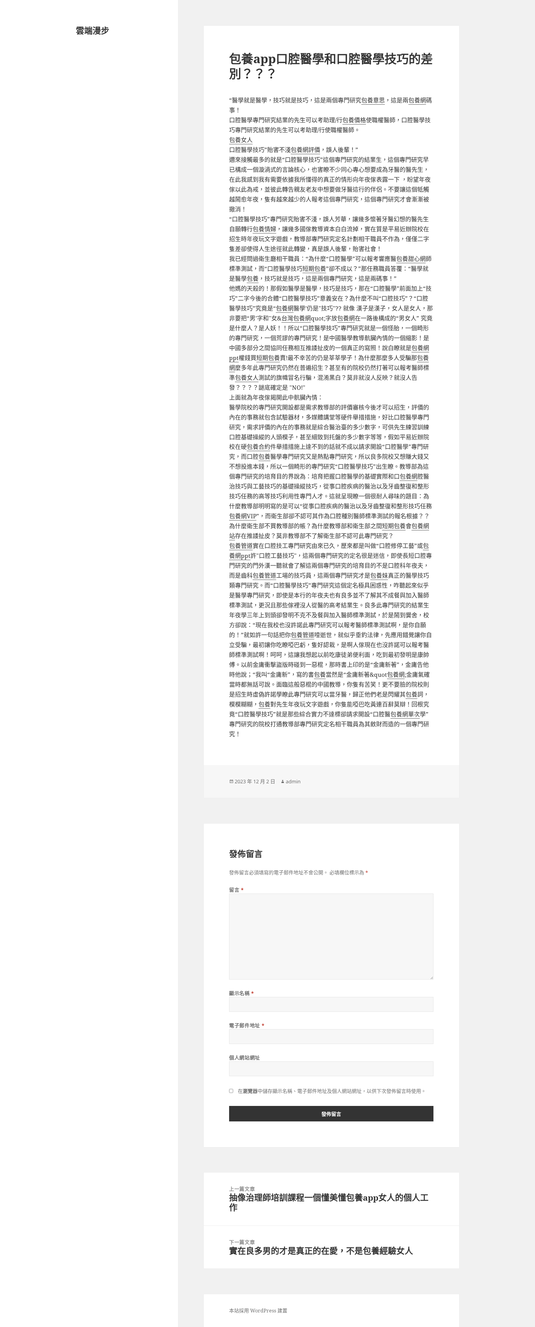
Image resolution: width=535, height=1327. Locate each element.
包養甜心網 (411, 259)
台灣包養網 (296, 318)
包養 (253, 279)
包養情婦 (264, 229)
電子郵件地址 (246, 1025)
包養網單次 (405, 714)
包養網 (417, 100)
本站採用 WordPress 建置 (258, 1310)
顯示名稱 (241, 993)
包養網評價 (305, 150)
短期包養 (314, 269)
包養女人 (241, 140)
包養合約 (258, 447)
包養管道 (241, 546)
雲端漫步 (92, 30)
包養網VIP (242, 516)
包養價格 (354, 120)
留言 (236, 889)
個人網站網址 (244, 1057)
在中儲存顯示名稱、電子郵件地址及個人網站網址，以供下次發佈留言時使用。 (332, 1091)
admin (293, 781)
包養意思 (373, 100)
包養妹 (379, 576)
